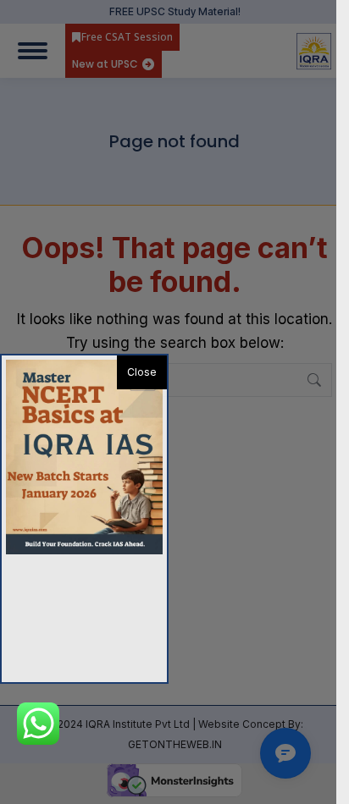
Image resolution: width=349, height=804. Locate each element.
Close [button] (142, 372)
